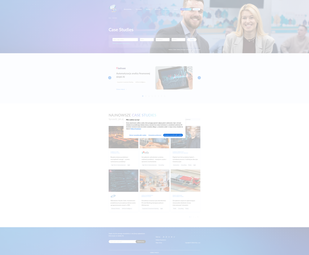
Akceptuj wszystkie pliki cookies (173, 135)
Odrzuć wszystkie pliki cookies (137, 135)
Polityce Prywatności (136, 128)
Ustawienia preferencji (154, 135)
